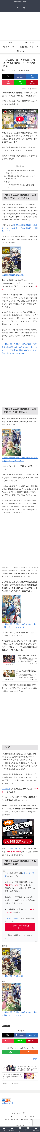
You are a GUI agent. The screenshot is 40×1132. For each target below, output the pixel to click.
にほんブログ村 (8, 1103)
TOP (10, 1116)
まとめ (8, 182)
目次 (17, 166)
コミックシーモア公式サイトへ (20, 927)
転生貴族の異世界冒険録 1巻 (13, 275)
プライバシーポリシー (10, 1119)
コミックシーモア (13, 849)
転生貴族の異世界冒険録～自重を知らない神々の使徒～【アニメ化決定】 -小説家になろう (20, 228)
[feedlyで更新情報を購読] (11, 1052)
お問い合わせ (20, 1125)
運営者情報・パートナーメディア (30, 1121)
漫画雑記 (6, 1026)
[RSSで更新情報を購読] (29, 1052)
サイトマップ (29, 1116)
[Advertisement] (20, 26)
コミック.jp (6, 789)
